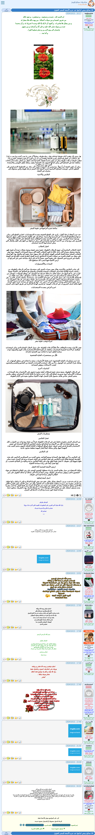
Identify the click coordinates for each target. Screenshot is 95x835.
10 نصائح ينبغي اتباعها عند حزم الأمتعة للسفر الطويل (73, 10)
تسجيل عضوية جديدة (58, 828)
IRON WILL (89, 605)
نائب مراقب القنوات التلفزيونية (89, 643)
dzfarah (89, 762)
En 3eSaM (88, 499)
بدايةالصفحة (6, 833)
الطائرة (20, 470)
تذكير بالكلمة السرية (37, 828)
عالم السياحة (82, 4)
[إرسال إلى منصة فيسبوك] (77, 495)
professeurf (89, 684)
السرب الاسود (88, 551)
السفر (17, 278)
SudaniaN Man (89, 573)
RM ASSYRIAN (89, 526)
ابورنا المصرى (89, 663)
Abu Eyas (89, 631)
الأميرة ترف (89, 722)
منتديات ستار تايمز (79, 2)
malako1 (89, 746)
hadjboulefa (89, 13)
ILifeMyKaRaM (89, 786)
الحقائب (73, 250)
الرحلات (74, 372)
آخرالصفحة (6, 10)
